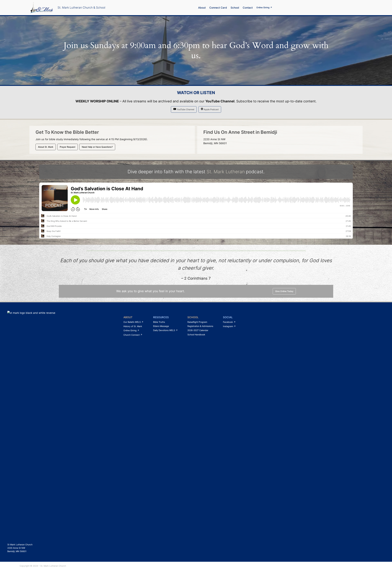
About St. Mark (45, 147)
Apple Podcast (211, 109)
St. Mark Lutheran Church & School (81, 7)
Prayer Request (67, 147)
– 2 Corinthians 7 (196, 278)
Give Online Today (284, 291)
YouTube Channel (219, 101)
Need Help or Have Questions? (97, 147)
